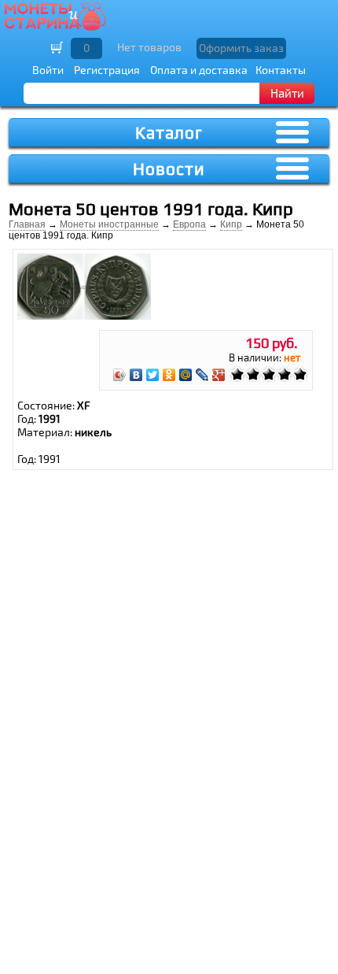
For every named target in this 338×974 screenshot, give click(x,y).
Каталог (169, 133)
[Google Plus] (219, 375)
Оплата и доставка (199, 69)
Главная (27, 224)
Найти (287, 93)
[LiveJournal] (202, 375)
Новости (169, 169)
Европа (189, 224)
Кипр (231, 224)
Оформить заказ (241, 47)
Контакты (280, 69)
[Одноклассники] (169, 375)
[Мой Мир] (186, 375)
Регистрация (107, 69)
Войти (48, 69)
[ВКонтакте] (136, 375)
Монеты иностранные (109, 224)
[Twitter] (153, 375)
